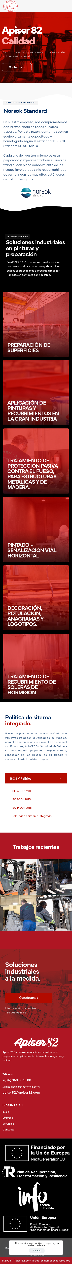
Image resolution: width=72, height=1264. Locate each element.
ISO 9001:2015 (21, 799)
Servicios (8, 1123)
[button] (36, 778)
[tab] (36, 778)
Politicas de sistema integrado (32, 816)
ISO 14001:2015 (22, 807)
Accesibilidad (36, 1254)
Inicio (6, 1111)
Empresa (8, 1117)
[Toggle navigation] (58, 6)
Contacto (9, 1129)
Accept (37, 1250)
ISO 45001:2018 (22, 791)
